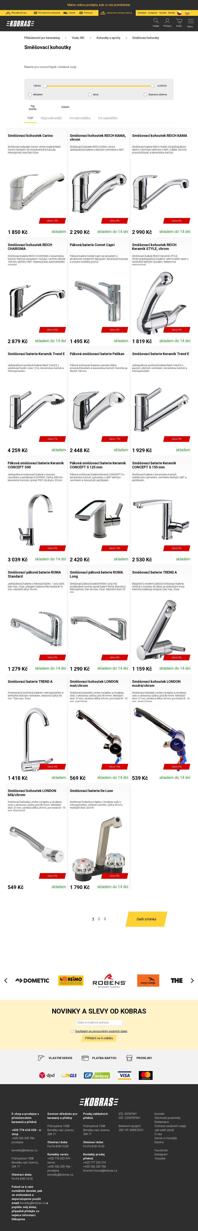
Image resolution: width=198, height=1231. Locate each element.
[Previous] (6, 980)
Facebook (142, 13)
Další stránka (146, 919)
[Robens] (73, 980)
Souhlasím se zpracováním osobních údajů (101, 1031)
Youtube (162, 13)
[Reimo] (34, 980)
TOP (30, 118)
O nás (158, 1134)
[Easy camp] (112, 980)
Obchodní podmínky (167, 1118)
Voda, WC (78, 38)
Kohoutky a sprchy (108, 38)
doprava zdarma (157, 94)
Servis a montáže (165, 1138)
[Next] (192, 980)
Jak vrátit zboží (164, 1130)
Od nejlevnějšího (79, 118)
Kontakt (159, 1114)
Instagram (152, 13)
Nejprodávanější (51, 118)
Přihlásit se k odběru (99, 1038)
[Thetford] (150, 980)
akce (95, 94)
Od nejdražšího (108, 118)
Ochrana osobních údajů (170, 1126)
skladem (38, 94)
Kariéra (159, 1142)
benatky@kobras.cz (25, 1150)
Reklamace (161, 1122)
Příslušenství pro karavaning (42, 38)
